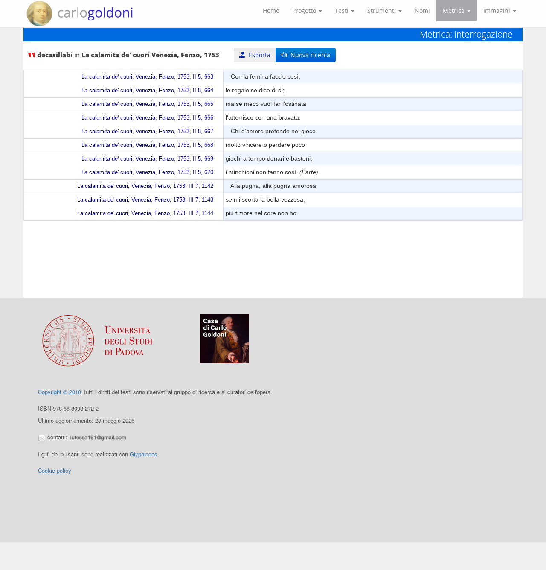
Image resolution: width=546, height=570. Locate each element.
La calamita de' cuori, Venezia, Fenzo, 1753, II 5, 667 (147, 131)
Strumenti (382, 10)
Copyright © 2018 (59, 392)
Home (271, 10)
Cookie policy (54, 470)
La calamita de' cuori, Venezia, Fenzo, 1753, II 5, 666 (147, 118)
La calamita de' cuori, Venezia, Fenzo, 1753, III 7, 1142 (145, 186)
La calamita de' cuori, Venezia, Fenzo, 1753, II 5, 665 (147, 104)
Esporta (257, 55)
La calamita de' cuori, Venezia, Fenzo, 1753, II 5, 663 (147, 77)
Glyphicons (143, 454)
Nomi (422, 10)
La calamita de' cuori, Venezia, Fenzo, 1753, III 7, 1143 (145, 200)
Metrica (454, 10)
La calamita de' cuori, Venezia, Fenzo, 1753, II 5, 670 (147, 172)
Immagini (497, 10)
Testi (342, 10)
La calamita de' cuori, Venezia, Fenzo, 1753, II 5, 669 (147, 159)
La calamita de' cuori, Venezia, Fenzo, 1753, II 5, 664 (147, 91)
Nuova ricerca (308, 55)
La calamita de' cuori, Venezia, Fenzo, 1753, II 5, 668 (147, 145)
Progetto (305, 10)
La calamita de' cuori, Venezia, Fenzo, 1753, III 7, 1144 (145, 213)
